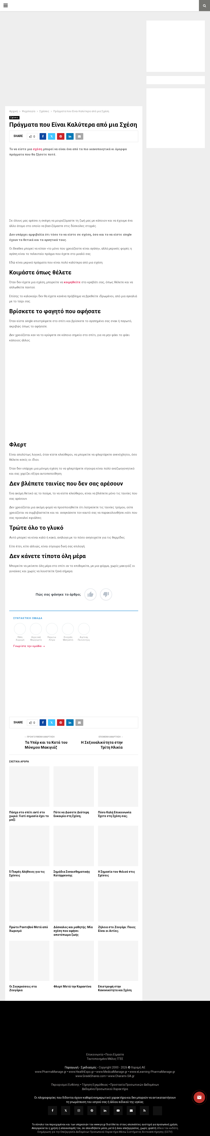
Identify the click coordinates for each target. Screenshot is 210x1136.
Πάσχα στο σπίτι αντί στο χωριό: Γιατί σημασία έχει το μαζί (29, 816)
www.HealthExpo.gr (81, 1071)
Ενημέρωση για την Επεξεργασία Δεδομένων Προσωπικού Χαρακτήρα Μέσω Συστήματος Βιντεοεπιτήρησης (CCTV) (105, 1131)
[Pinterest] (91, 1110)
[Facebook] (52, 1110)
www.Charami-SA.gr (121, 1076)
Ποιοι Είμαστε (114, 1054)
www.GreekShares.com (90, 1076)
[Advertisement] (73, 189)
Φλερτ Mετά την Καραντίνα (72, 986)
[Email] (131, 1110)
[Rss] (144, 1110)
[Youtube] (118, 1110)
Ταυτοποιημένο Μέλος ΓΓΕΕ (105, 1058)
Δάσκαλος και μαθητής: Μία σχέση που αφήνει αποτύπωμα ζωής (73, 930)
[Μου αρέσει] (90, 594)
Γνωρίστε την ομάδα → (29, 646)
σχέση (37, 149)
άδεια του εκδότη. (168, 1128)
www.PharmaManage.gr (50, 1071)
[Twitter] (65, 1110)
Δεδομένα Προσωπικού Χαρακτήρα (105, 1089)
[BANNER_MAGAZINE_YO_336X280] (176, 65)
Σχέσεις (14, 117)
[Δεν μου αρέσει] (106, 594)
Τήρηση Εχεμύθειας (95, 1084)
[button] (195, 1097)
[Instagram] (78, 1110)
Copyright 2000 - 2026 (113, 1067)
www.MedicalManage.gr (111, 1071)
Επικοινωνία (94, 1054)
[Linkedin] (105, 1110)
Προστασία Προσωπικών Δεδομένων (134, 1084)
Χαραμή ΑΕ (138, 1067)
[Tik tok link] (157, 1110)
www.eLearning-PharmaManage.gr (152, 1071)
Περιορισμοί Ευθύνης (65, 1084)
